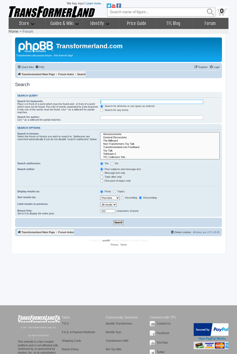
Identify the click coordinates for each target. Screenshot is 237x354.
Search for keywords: (30, 101)
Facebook (163, 333)
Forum (210, 23)
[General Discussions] (160, 137)
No (116, 163)
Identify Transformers (119, 323)
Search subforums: (29, 163)
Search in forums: (28, 133)
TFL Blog (173, 23)
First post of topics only (117, 180)
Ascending (131, 197)
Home (14, 31)
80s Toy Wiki (114, 349)
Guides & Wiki (62, 23)
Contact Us (164, 323)
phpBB (106, 240)
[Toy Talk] (160, 150)
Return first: (24, 210)
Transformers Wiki (117, 340)
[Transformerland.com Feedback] (160, 147)
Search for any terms (116, 110)
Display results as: (28, 191)
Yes (106, 163)
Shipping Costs (71, 340)
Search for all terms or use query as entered (129, 106)
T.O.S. (65, 323)
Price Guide (136, 23)
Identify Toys (113, 332)
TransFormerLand (39, 318)
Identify (97, 23)
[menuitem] (39, 67)
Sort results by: (26, 197)
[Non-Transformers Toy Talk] (160, 144)
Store (24, 23)
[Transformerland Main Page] (36, 46)
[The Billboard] (160, 140)
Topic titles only (113, 176)
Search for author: (28, 117)
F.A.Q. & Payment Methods (78, 332)
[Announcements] (160, 134)
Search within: (26, 169)
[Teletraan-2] (160, 154)
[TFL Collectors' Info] (160, 157)
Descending (150, 197)
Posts (107, 191)
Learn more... (94, 3)
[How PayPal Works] (212, 329)
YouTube (162, 342)
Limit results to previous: (32, 204)
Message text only (114, 172)
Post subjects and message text (122, 169)
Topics (121, 191)
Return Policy (70, 349)
